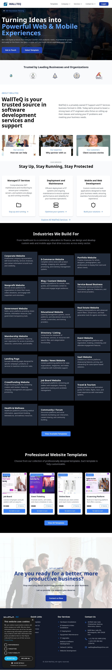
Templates (37, 622)
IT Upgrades (64, 638)
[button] (18, 663)
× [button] (32, 620)
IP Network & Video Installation (67, 626)
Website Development (68, 651)
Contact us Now (56, 598)
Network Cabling (66, 647)
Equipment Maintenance (69, 635)
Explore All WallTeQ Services (54, 219)
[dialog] (18, 643)
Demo (21, 506)
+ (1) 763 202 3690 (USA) (97, 638)
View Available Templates (56, 434)
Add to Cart (15, 511)
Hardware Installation (68, 622)
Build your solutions (92, 211)
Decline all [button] (25, 658)
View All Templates (56, 523)
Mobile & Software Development (67, 642)
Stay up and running (17, 211)
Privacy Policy (8, 640)
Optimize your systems (54, 211)
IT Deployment (65, 631)
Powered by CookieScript (18, 665)
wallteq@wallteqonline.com (98, 647)
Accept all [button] (11, 658)
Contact (36, 632)
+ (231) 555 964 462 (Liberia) (95, 642)
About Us (36, 625)
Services (36, 629)
